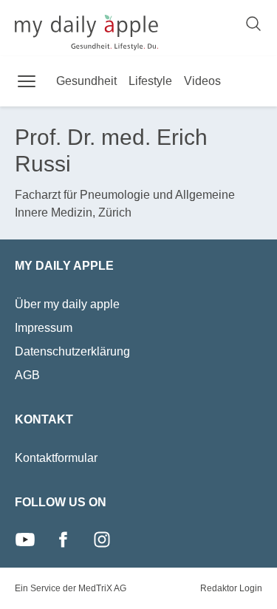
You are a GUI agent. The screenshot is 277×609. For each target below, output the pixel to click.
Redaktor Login (231, 588)
